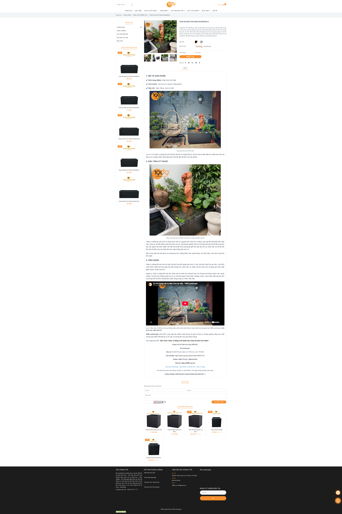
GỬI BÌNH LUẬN (219, 402)
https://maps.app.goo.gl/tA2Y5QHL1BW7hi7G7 (190, 355)
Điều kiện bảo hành (149, 472)
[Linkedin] (192, 63)
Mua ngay (191, 56)
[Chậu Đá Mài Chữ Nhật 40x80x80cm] (171, 4)
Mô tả (185, 68)
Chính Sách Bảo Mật (150, 477)
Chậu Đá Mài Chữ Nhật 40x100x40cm (129, 138)
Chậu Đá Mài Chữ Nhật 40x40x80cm (129, 76)
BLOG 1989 (205, 10)
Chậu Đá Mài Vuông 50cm (153, 457)
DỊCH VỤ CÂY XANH (150, 10)
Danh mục (129, 22)
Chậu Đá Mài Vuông (216, 429)
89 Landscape (205, 470)
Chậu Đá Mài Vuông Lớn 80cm (175, 430)
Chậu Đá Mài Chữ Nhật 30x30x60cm (129, 107)
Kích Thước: (182, 46)
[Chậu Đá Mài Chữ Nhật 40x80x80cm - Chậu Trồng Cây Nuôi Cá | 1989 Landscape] (160, 36)
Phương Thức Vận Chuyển (151, 487)
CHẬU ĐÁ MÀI (121, 27)
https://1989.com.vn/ (188, 363)
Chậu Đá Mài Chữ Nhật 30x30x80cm (129, 170)
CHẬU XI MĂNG (121, 30)
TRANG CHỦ (128, 10)
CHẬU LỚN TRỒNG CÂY (140, 15)
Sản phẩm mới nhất (122, 37)
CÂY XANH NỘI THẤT (177, 10)
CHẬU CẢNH (164, 10)
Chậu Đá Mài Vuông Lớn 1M (154, 429)
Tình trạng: (182, 52)
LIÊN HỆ (214, 10)
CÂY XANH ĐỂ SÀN (122, 34)
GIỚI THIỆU (138, 10)
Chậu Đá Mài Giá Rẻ (129, 47)
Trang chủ (118, 15)
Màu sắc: (182, 41)
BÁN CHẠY (120, 41)
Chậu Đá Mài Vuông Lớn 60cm (196, 430)
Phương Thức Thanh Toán (151, 482)
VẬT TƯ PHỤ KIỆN (192, 10)
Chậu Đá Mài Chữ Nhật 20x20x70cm (129, 201)
